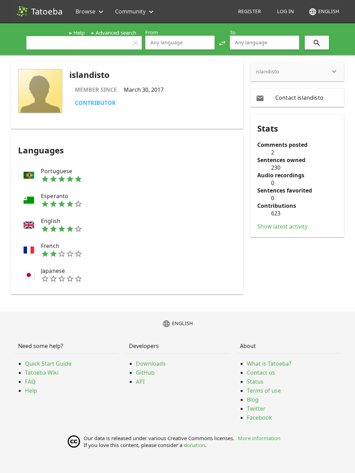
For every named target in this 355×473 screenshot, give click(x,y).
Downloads (151, 363)
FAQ (30, 381)
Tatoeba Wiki (42, 372)
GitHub (145, 372)
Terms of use (264, 390)
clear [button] (135, 43)
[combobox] (180, 43)
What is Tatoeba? (269, 363)
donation (194, 444)
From (151, 32)
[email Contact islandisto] (297, 98)
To (232, 32)
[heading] (297, 71)
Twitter (256, 408)
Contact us (261, 372)
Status (255, 381)
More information (259, 438)
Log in (285, 11)
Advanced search (116, 32)
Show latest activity (282, 226)
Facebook (259, 417)
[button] (222, 43)
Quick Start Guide (48, 363)
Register (249, 11)
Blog (253, 399)
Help (79, 32)
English (324, 12)
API (140, 381)
